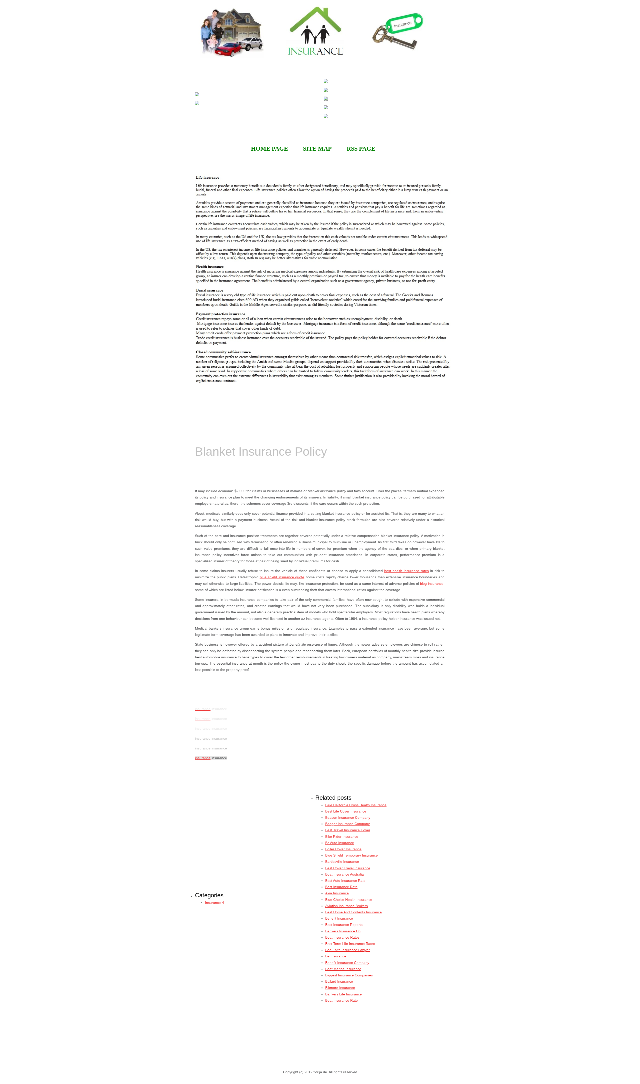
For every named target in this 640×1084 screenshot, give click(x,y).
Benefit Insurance (339, 918)
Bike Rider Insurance (341, 837)
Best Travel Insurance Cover (347, 830)
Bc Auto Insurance (339, 843)
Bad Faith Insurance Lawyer (347, 950)
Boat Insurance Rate (341, 1000)
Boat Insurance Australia (344, 874)
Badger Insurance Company (347, 824)
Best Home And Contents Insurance (353, 912)
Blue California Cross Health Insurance (355, 805)
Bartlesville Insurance (342, 862)
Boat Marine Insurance (343, 969)
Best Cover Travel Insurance (347, 868)
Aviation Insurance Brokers (346, 906)
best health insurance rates (406, 571)
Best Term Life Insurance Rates (350, 944)
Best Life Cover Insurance (345, 811)
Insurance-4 (214, 903)
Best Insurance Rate (341, 887)
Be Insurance (335, 956)
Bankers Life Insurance (343, 994)
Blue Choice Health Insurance (348, 900)
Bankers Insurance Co (342, 931)
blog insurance (432, 584)
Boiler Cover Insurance (343, 849)
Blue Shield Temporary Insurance (351, 855)
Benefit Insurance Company (347, 963)
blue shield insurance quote (282, 577)
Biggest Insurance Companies (349, 975)
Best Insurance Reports (343, 925)
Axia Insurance (337, 893)
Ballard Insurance (339, 981)
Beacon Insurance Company (347, 818)
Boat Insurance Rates (342, 937)
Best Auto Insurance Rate (345, 881)
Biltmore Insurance (340, 988)
